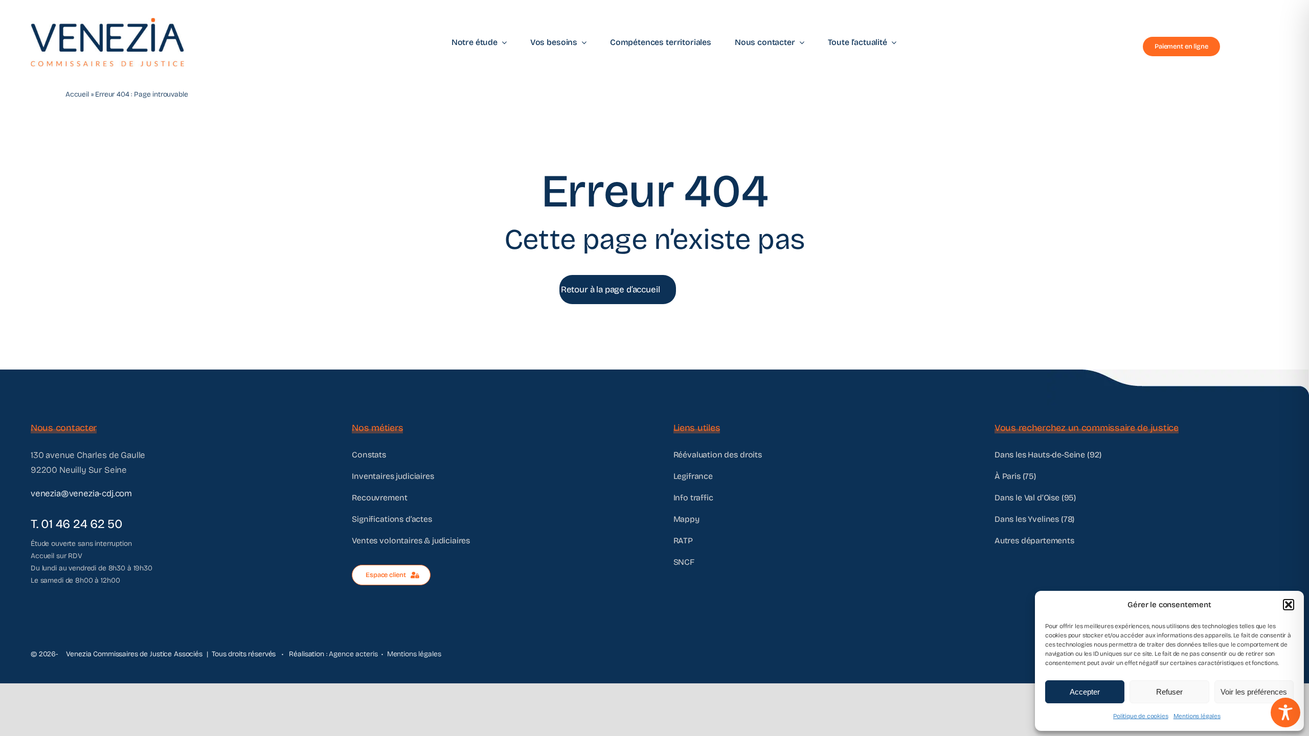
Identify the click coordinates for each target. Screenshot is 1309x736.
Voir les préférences (1254, 691)
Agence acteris (353, 654)
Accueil (77, 94)
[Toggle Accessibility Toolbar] (1285, 712)
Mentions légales (1197, 716)
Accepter (1085, 691)
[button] (1288, 605)
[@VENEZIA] (107, 22)
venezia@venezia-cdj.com (81, 493)
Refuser (1169, 691)
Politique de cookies (1140, 716)
